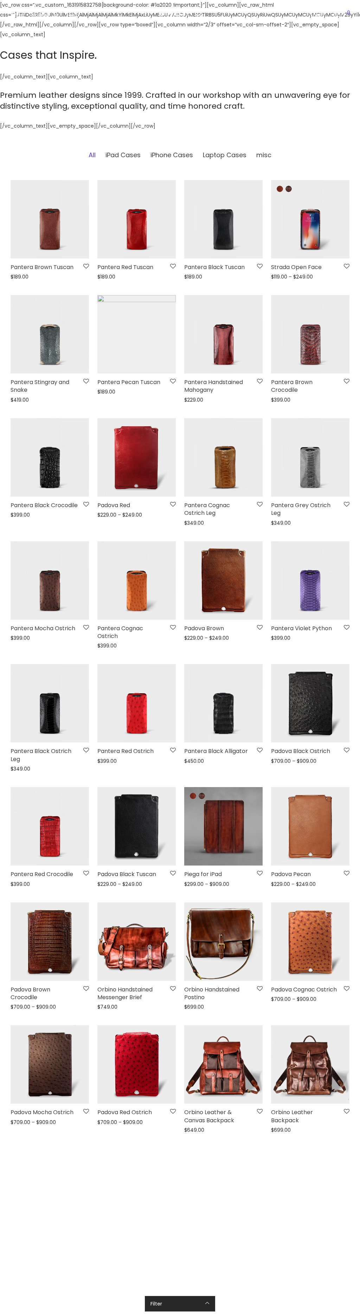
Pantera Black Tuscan (214, 267)
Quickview (20, 277)
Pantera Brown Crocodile (292, 386)
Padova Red (113, 505)
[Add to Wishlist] (86, 266)
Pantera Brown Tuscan (42, 267)
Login (317, 15)
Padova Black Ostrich (300, 751)
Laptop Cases (224, 155)
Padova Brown (204, 628)
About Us (45, 15)
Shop (18, 15)
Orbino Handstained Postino (211, 993)
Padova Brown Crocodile (30, 993)
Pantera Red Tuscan (125, 267)
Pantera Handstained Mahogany (213, 386)
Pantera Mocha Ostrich (43, 628)
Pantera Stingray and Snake (40, 386)
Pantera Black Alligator (216, 751)
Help (72, 15)
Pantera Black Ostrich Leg (41, 755)
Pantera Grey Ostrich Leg (300, 509)
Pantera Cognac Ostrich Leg (207, 509)
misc (263, 155)
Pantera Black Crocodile (44, 505)
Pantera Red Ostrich (125, 751)
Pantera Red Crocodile (42, 874)
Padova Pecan (291, 874)
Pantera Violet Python (301, 628)
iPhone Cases (171, 155)
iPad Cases (123, 155)
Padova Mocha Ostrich (42, 1112)
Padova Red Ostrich (124, 1112)
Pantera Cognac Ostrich (120, 632)
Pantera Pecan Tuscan (128, 382)
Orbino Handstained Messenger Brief (125, 993)
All (92, 155)
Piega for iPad (203, 874)
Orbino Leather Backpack (292, 1116)
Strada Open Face (296, 267)
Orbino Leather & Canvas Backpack (209, 1116)
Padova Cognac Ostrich (304, 989)
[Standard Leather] (280, 189)
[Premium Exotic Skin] (288, 189)
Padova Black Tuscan (126, 874)
